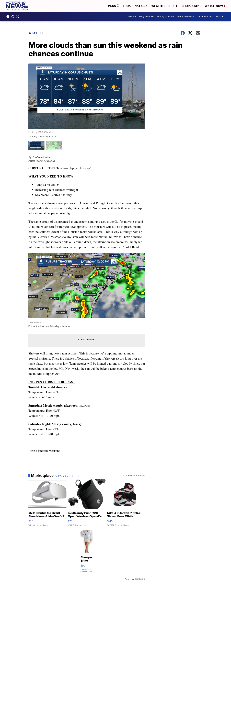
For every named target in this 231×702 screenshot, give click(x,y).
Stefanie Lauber (42, 157)
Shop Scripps (192, 6)
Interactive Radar (185, 16)
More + (219, 16)
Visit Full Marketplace (134, 475)
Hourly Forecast (165, 16)
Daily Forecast (146, 16)
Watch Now (214, 6)
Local (127, 6)
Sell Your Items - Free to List (69, 476)
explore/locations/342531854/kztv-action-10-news (13, 16)
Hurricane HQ (205, 16)
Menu (112, 5)
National (142, 6)
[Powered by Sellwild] (140, 579)
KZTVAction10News (8, 16)
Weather (158, 6)
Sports (173, 6)
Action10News (18, 16)
